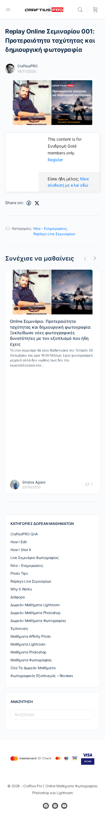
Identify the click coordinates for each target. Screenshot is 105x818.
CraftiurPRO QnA (24, 534)
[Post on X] (37, 203)
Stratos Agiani (33, 482)
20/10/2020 (31, 487)
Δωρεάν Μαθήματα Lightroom (35, 605)
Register (55, 159)
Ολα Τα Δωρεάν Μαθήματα (32, 668)
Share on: (14, 202)
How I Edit (18, 542)
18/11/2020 (26, 71)
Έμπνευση (19, 628)
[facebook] (46, 806)
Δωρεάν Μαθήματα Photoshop (35, 613)
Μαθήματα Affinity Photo (30, 636)
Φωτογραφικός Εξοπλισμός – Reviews (41, 675)
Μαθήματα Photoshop (28, 652)
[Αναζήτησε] (81, 9)
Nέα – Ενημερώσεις (26, 565)
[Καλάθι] (95, 9)
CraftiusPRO (27, 66)
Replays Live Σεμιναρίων (54, 234)
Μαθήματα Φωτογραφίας (31, 660)
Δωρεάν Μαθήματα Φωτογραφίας (38, 620)
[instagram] (55, 806)
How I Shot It (20, 550)
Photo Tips (19, 573)
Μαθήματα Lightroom (27, 644)
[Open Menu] (8, 9)
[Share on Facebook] (29, 203)
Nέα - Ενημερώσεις (50, 228)
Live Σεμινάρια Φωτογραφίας (34, 557)
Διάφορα (17, 597)
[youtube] (64, 806)
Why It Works (21, 589)
